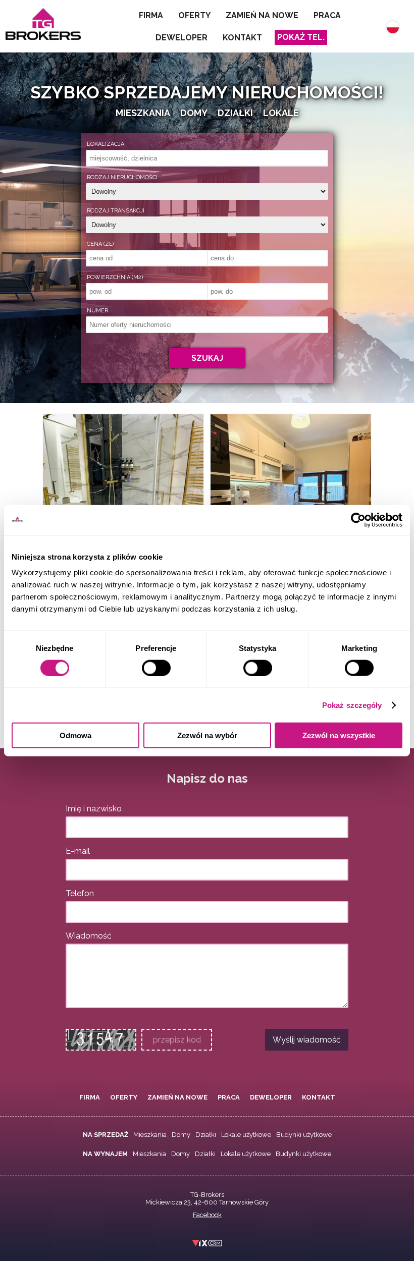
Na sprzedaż (105, 1134)
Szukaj (207, 358)
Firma (151, 15)
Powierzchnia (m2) (115, 277)
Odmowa (75, 735)
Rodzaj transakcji (115, 210)
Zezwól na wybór (207, 735)
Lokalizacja (105, 144)
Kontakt (242, 37)
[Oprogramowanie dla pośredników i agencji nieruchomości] (207, 1244)
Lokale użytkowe (246, 1134)
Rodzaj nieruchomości (122, 177)
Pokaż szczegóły (352, 704)
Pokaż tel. (301, 37)
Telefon (80, 893)
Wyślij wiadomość (307, 1040)
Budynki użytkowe (304, 1134)
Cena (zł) (100, 244)
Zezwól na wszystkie (338, 735)
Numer (97, 310)
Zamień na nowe (262, 15)
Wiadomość (89, 936)
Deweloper (182, 37)
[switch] (156, 668)
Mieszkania (150, 1134)
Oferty (194, 15)
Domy (181, 1134)
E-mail (78, 851)
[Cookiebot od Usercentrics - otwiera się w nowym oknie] (358, 519)
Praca (327, 15)
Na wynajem (105, 1154)
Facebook (207, 1215)
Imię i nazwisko (94, 808)
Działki (205, 1134)
